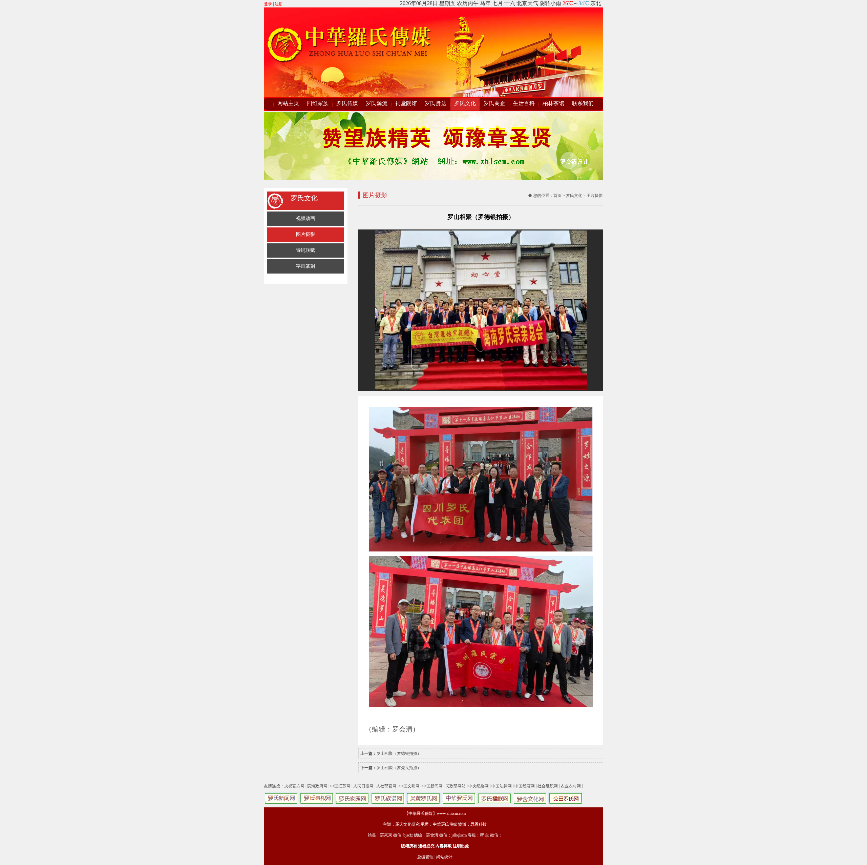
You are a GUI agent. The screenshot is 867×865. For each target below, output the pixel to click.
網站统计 (444, 856)
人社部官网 (386, 786)
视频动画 (305, 218)
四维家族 (318, 103)
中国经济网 (524, 786)
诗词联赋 (305, 250)
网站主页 (288, 103)
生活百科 (524, 103)
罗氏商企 (494, 103)
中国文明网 (409, 786)
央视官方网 (294, 786)
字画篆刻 (305, 266)
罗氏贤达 (435, 103)
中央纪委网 (478, 786)
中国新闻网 (432, 786)
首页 (557, 195)
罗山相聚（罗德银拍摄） (399, 753)
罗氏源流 (376, 103)
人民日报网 (363, 786)
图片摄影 (305, 234)
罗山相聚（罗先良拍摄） (399, 767)
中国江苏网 (340, 786)
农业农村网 (571, 786)
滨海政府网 (317, 786)
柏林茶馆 (553, 103)
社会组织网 (547, 786)
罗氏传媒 (347, 103)
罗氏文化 (465, 103)
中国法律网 (501, 786)
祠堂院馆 (406, 103)
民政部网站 (455, 786)
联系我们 (583, 103)
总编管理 (425, 856)
